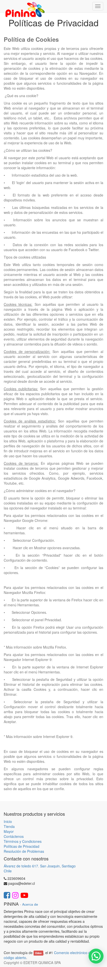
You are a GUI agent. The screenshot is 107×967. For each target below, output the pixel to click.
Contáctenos (14, 836)
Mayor (9, 831)
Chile (8, 870)
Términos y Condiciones (23, 841)
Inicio (8, 821)
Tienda (9, 826)
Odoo (38, 953)
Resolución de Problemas (24, 851)
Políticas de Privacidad (21, 846)
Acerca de (30, 904)
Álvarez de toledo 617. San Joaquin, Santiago (40, 865)
